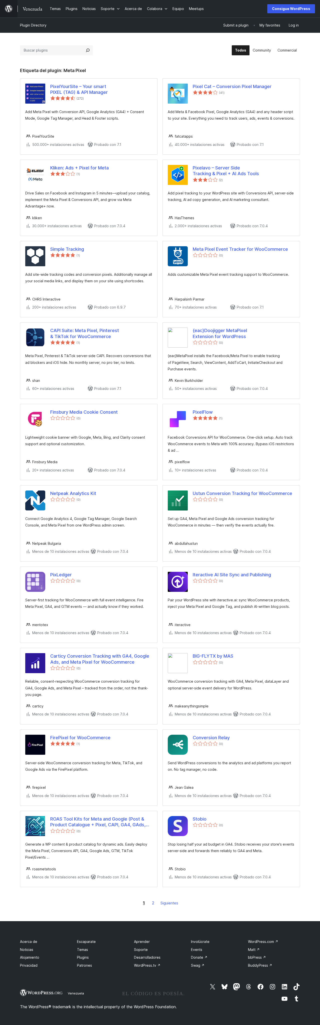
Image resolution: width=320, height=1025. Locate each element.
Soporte (141, 949)
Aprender (142, 941)
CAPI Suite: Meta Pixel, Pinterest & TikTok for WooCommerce (84, 333)
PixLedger (61, 574)
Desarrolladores (147, 957)
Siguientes (169, 903)
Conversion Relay (211, 737)
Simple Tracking (67, 249)
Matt (254, 949)
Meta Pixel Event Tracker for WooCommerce (240, 249)
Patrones (84, 965)
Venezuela (76, 993)
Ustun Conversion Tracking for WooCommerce (242, 493)
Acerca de (28, 941)
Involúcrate (200, 941)
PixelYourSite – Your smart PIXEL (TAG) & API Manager (79, 89)
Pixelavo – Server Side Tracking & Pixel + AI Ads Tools (226, 170)
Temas (82, 949)
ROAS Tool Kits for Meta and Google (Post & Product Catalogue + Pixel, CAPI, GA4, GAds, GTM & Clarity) (98, 822)
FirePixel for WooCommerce (80, 737)
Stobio (199, 819)
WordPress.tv (147, 965)
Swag (197, 965)
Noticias (26, 949)
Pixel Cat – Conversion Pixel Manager (232, 86)
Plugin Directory (33, 25)
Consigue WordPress (291, 9)
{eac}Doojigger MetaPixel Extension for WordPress (220, 333)
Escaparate (86, 941)
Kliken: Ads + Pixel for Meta (79, 167)
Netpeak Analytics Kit (73, 493)
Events (196, 949)
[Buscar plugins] (88, 50)
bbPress (257, 957)
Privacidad (29, 965)
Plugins (83, 957)
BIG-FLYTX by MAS (213, 656)
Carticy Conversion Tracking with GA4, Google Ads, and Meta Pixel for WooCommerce (99, 658)
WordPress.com (263, 941)
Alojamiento (29, 957)
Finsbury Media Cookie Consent (84, 412)
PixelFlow (203, 412)
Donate (199, 957)
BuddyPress (260, 965)
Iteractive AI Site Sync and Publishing (232, 574)
